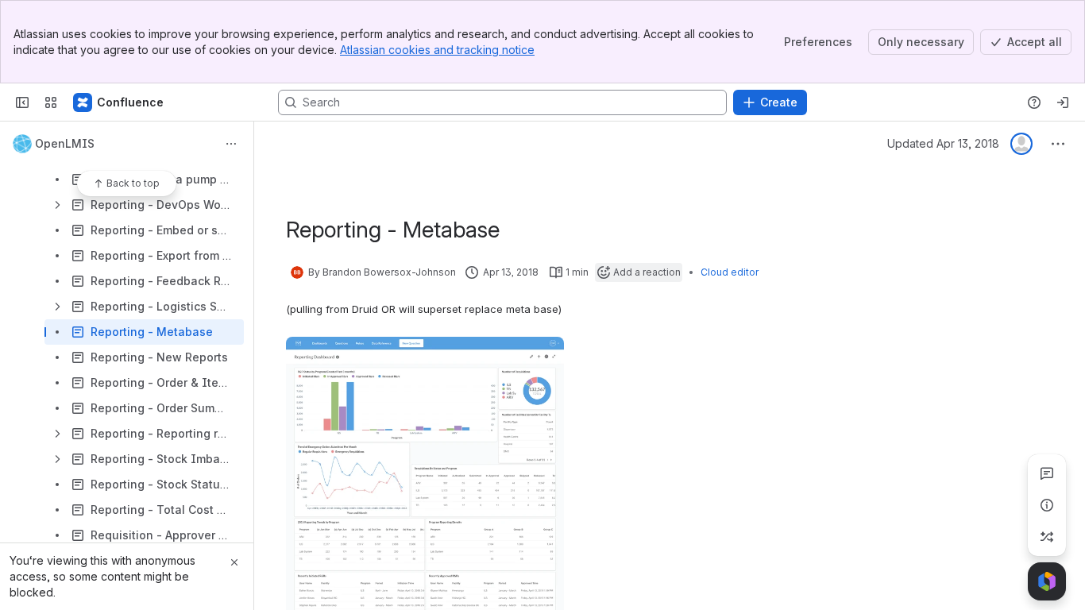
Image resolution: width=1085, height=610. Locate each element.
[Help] (1034, 102)
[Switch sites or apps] (51, 102)
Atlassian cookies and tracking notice (437, 49)
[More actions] (231, 143)
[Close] (234, 562)
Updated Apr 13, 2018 (943, 143)
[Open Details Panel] (1047, 505)
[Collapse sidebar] (22, 102)
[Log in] (1062, 102)
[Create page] (1047, 537)
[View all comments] (1047, 473)
